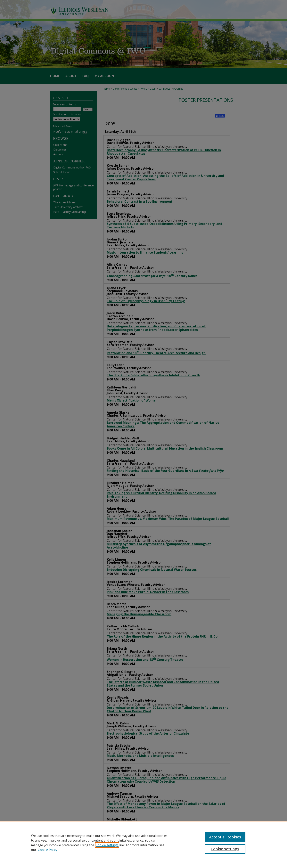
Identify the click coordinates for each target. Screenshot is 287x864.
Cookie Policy (47, 850)
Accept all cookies (225, 837)
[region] (143, 842)
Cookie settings (107, 845)
